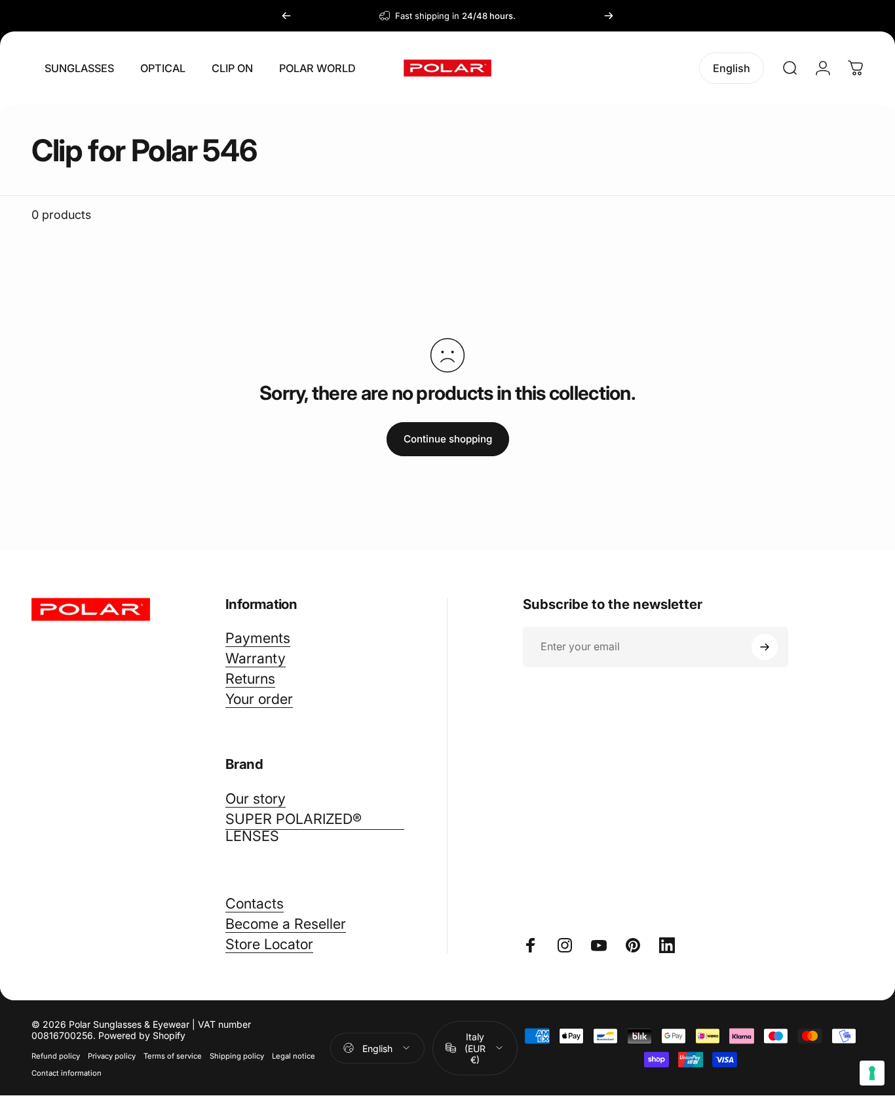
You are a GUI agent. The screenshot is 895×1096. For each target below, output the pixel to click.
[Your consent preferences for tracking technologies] (872, 1073)
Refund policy (55, 1056)
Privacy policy (112, 1056)
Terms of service (172, 1056)
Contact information (66, 1073)
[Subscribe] (765, 647)
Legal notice (293, 1056)
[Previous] (286, 15)
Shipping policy (237, 1056)
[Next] (608, 15)
